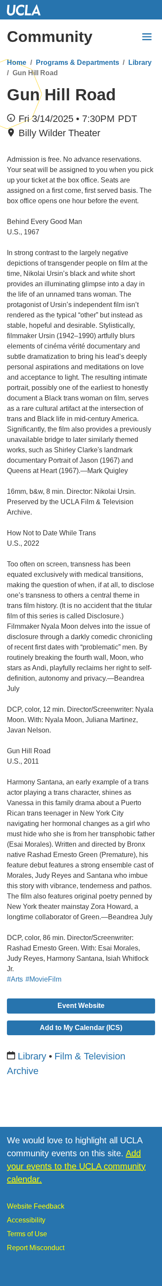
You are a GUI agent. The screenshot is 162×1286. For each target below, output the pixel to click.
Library (140, 62)
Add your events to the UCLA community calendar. (76, 1166)
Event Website (81, 1005)
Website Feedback (35, 1206)
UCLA (27, 9)
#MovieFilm (43, 979)
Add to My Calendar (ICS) (81, 1027)
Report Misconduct (35, 1247)
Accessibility (26, 1220)
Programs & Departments (77, 62)
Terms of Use (27, 1234)
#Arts (15, 979)
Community (49, 36)
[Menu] (147, 37)
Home (16, 62)
